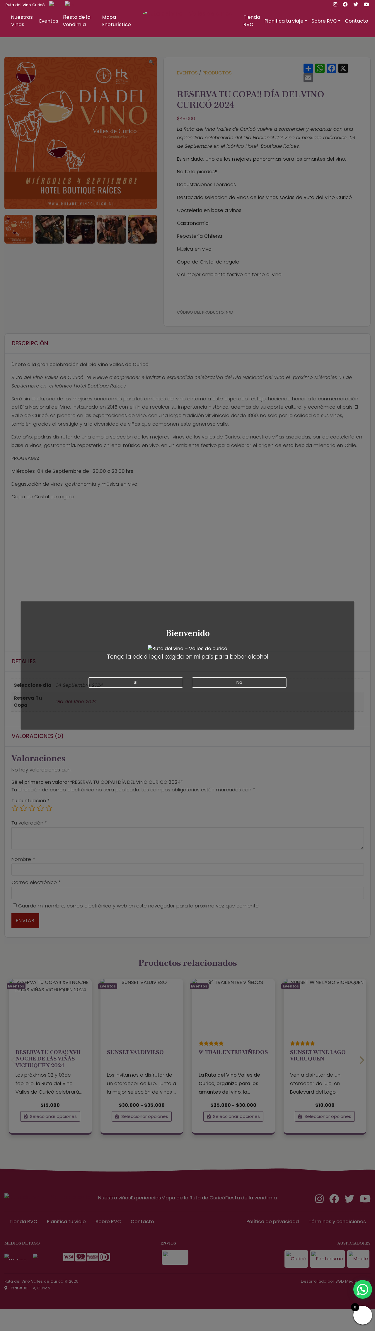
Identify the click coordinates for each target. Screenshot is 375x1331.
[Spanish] (68, 4)
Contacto (356, 21)
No (239, 682)
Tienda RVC (251, 21)
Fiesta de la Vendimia (77, 21)
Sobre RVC (324, 21)
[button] (362, 1289)
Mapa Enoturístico (116, 21)
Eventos (48, 21)
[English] (53, 4)
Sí (135, 682)
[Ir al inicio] (188, 27)
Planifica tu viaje (284, 21)
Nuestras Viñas (22, 21)
